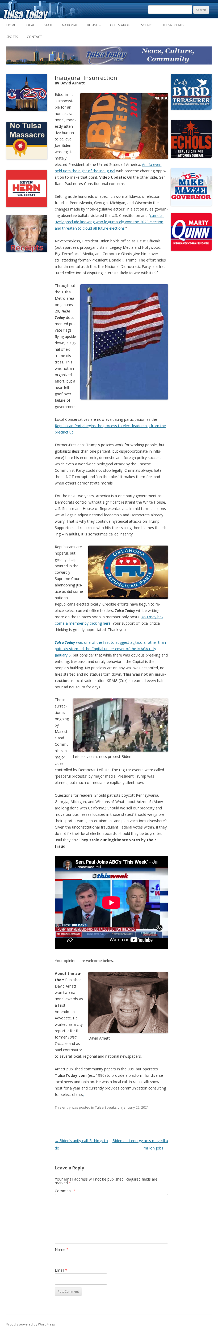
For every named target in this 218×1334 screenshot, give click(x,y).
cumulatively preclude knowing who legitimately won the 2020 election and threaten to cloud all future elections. (109, 222)
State (48, 25)
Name (62, 1249)
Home (11, 25)
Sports (12, 37)
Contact (34, 37)
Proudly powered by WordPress (30, 1324)
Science (147, 25)
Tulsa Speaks (172, 25)
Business (94, 25)
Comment (65, 1190)
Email (61, 1270)
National (70, 25)
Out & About (121, 25)
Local (30, 25)
